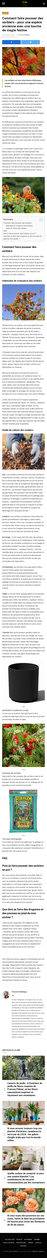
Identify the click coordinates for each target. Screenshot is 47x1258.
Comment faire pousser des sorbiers (17, 223)
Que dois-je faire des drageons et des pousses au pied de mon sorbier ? (22, 237)
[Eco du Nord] (24, 3)
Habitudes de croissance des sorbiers (19, 226)
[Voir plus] (42, 42)
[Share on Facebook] (11, 42)
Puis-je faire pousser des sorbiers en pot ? (19, 233)
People (19, 1239)
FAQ (5, 231)
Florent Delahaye (24, 35)
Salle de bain (8, 1242)
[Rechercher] (44, 3)
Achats (38, 1242)
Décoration (21, 1242)
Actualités (9, 1239)
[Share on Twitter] (30, 42)
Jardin (5, 13)
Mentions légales (38, 1251)
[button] (40, 220)
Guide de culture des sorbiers (16, 228)
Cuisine (37, 1239)
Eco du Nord (14, 1251)
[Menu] (3, 3)
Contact (23, 1246)
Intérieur (28, 1239)
